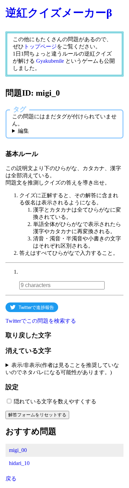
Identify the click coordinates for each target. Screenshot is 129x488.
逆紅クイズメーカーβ (59, 13)
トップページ (40, 46)
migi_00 (18, 450)
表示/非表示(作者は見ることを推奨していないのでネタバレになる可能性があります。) (62, 368)
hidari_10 (19, 463)
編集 (23, 131)
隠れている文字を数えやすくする (55, 401)
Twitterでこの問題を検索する (41, 321)
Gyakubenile (50, 61)
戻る (11, 478)
